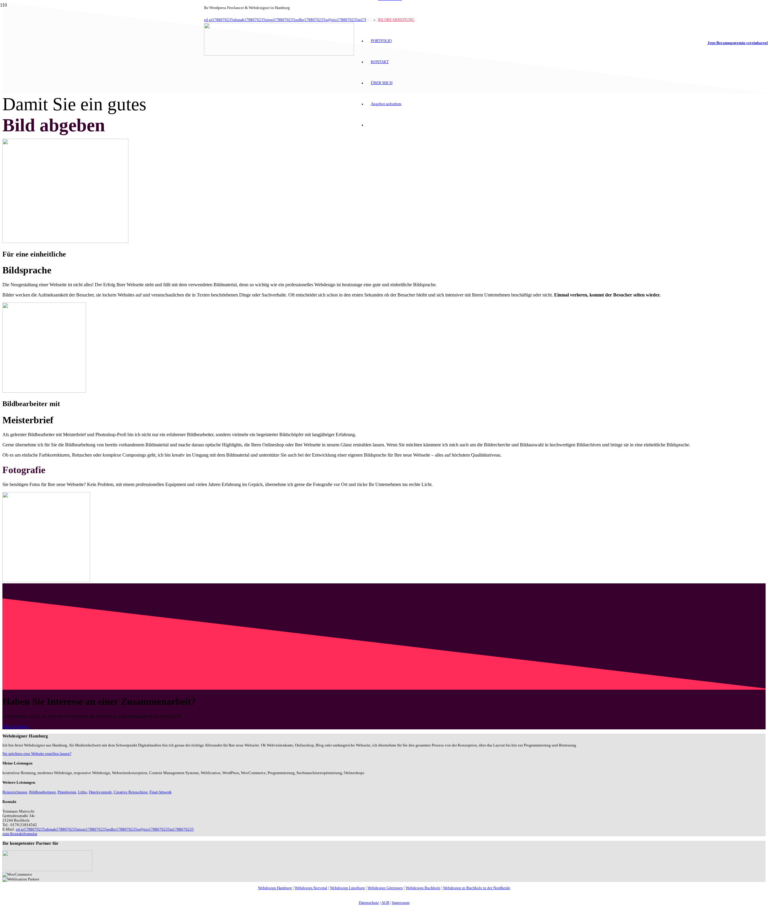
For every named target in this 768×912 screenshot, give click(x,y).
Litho (82, 792)
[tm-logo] (279, 53)
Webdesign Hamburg (275, 888)
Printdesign (67, 792)
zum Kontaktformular (19, 834)
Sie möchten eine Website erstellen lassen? (36, 754)
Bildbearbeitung (42, 792)
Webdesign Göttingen (385, 888)
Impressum (401, 903)
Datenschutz (369, 903)
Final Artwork (160, 792)
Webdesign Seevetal (311, 888)
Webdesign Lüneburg (347, 888)
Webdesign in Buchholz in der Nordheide (476, 888)
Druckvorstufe (100, 792)
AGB (385, 903)
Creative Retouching (131, 792)
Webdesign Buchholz (423, 888)
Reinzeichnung (14, 792)
